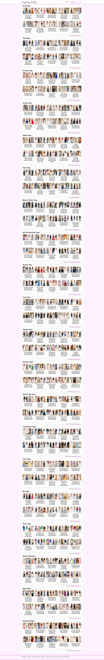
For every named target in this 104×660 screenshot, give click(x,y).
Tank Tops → (78, 68)
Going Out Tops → (76, 650)
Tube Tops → (78, 197)
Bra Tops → (78, 521)
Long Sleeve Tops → (76, 456)
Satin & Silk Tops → (76, 424)
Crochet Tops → (77, 100)
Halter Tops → (77, 165)
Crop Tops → (78, 35)
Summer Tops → (77, 391)
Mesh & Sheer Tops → (75, 229)
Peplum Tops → (77, 359)
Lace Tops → (78, 327)
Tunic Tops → (78, 553)
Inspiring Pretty (29, 2)
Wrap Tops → (78, 618)
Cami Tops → (78, 488)
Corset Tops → (77, 132)
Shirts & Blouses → (76, 586)
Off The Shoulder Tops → (75, 262)
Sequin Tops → (77, 294)
